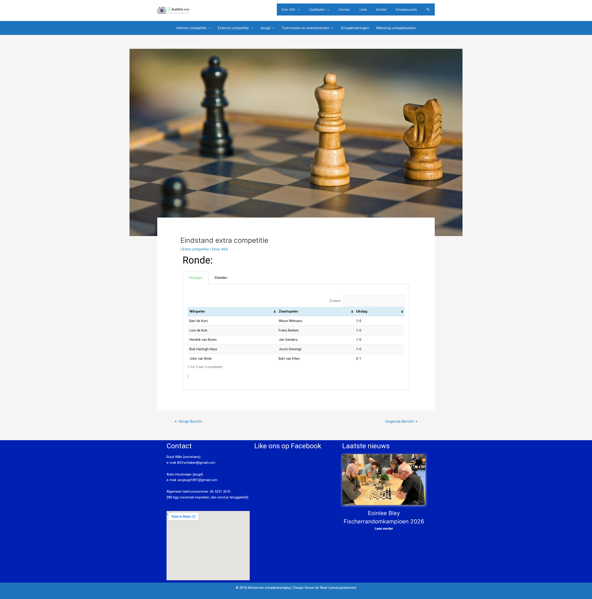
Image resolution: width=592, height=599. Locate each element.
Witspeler (197, 311)
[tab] (196, 277)
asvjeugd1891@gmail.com (198, 480)
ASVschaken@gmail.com (195, 463)
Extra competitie (195, 249)
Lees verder (384, 528)
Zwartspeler (288, 311)
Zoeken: (335, 301)
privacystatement (343, 588)
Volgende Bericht (401, 421)
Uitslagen (196, 278)
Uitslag (361, 311)
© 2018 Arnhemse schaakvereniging (263, 588)
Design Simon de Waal (310, 588)
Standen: (221, 278)
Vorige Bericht (188, 421)
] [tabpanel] (277, 338)
